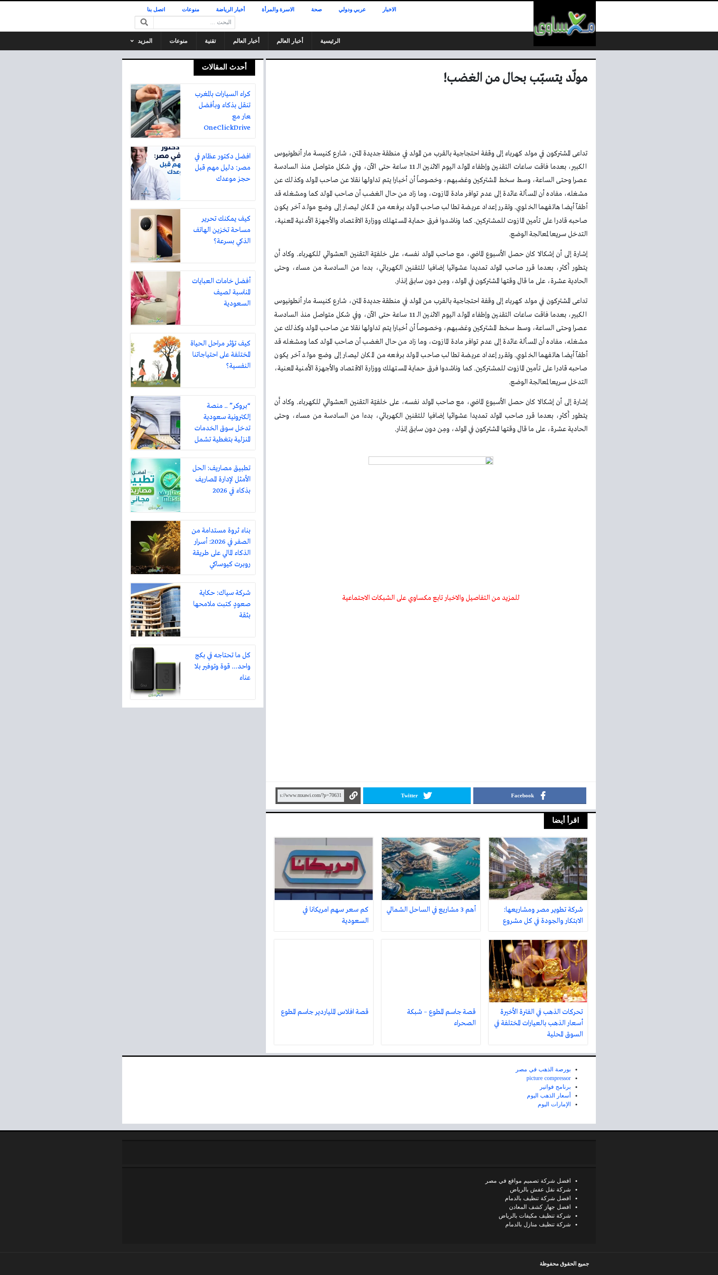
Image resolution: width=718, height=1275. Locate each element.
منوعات (190, 9)
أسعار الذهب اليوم (549, 1096)
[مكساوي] (565, 23)
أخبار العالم (290, 41)
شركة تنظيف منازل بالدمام (538, 1224)
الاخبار (389, 9)
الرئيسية (330, 41)
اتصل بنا (156, 9)
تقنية (210, 41)
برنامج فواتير (555, 1087)
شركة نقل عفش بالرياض (540, 1189)
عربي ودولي (352, 9)
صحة (316, 9)
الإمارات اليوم (554, 1104)
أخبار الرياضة (230, 9)
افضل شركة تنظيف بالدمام (538, 1198)
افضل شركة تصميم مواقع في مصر (528, 1181)
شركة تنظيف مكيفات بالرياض (535, 1216)
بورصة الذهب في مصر (543, 1069)
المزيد (145, 41)
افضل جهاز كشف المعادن (540, 1207)
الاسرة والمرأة (278, 9)
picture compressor (548, 1078)
